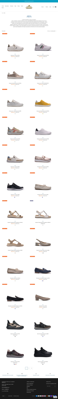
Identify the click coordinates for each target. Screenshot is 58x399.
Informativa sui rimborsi (30, 390)
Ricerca (47, 6)
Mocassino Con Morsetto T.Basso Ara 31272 (43, 278)
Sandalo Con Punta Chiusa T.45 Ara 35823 (42, 250)
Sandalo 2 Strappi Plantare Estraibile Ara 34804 (15, 250)
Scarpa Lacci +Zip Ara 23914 (15, 194)
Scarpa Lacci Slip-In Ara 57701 (15, 333)
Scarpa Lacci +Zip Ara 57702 (15, 361)
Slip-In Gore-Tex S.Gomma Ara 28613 (42, 333)
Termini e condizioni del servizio (31, 389)
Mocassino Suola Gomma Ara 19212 (42, 194)
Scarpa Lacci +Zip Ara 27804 (15, 166)
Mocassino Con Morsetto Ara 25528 (42, 166)
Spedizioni (28, 386)
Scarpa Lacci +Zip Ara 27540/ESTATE (43, 83)
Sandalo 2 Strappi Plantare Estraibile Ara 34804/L (15, 222)
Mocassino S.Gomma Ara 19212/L (15, 278)
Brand (3, 7)
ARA (15, 137)
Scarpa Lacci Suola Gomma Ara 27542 (43, 55)
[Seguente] (31, 368)
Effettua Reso (29, 392)
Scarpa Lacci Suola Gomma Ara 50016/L (15, 83)
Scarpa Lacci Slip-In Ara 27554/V (43, 361)
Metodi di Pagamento (30, 383)
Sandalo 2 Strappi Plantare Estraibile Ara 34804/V (42, 222)
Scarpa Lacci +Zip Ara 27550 (15, 55)
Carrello (54, 6)
